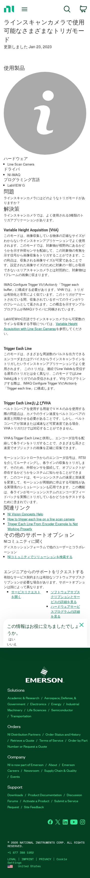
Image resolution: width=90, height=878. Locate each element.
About (52, 764)
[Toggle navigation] (25, 9)
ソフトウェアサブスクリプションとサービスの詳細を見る (65, 596)
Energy (56, 703)
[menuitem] (67, 10)
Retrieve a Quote (22, 740)
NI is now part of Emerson (26, 764)
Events (15, 776)
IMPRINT (28, 859)
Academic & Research (23, 697)
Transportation (20, 716)
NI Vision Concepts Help (25, 514)
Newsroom (31, 770)
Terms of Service (51, 740)
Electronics (38, 703)
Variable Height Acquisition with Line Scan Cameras (41, 326)
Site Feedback (34, 806)
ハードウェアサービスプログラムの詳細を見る (65, 611)
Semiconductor (62, 709)
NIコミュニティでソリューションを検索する (40, 556)
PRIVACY (45, 859)
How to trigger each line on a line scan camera (41, 519)
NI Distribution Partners (24, 734)
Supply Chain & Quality (60, 770)
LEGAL (12, 859)
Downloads (15, 794)
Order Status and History (63, 734)
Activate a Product (36, 800)
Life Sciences (36, 709)
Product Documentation (45, 794)
